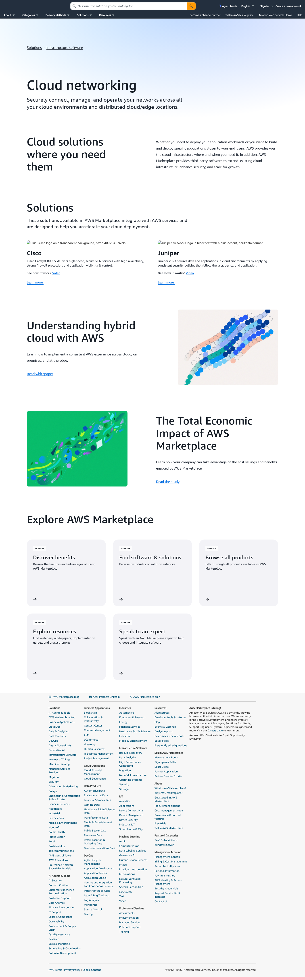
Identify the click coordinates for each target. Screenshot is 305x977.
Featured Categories (166, 835)
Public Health (57, 832)
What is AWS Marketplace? (170, 788)
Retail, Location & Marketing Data (94, 841)
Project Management (96, 758)
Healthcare (55, 808)
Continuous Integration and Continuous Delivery (98, 884)
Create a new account (288, 6)
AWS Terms (55, 969)
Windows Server (164, 844)
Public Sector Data (95, 830)
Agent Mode (229, 6)
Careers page (215, 730)
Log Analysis (91, 900)
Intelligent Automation (133, 869)
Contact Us (161, 901)
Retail (52, 841)
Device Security (128, 819)
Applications (126, 805)
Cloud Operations (94, 765)
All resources (162, 712)
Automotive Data (94, 790)
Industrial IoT (127, 824)
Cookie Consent (91, 969)
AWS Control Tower (60, 855)
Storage (124, 789)
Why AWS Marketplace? (168, 792)
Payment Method (165, 875)
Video (56, 273)
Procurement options (167, 805)
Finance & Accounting (62, 907)
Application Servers (95, 873)
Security (53, 781)
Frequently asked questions (171, 745)
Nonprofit (55, 827)
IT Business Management (98, 753)
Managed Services (129, 922)
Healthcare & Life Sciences (135, 731)
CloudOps (54, 726)
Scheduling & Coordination (65, 948)
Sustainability (57, 846)
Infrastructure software (64, 47)
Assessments (126, 913)
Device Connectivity (131, 810)
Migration (54, 777)
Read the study (168, 481)
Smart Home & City (131, 829)
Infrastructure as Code (97, 890)
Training (124, 931)
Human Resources (94, 749)
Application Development (99, 868)
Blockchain (90, 712)
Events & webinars (165, 726)
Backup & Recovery (130, 752)
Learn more (35, 282)
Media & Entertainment (63, 822)
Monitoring (90, 904)
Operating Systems (130, 779)
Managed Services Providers (59, 770)
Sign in (264, 6)
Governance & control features (168, 816)
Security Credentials (166, 888)
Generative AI (57, 750)
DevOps (53, 740)
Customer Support (60, 898)
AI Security (55, 880)
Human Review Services (133, 860)
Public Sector (57, 836)
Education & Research (132, 717)
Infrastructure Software (62, 754)
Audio (122, 841)
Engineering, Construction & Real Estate (64, 797)
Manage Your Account (168, 852)
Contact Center (93, 725)
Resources (160, 708)
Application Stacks (95, 877)
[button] (248, 6)
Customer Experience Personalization (61, 891)
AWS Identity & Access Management (168, 881)
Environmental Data (96, 795)
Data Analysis (57, 902)
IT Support (55, 912)
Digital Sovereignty (60, 745)
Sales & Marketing (59, 943)
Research (54, 939)
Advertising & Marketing (63, 786)
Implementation (129, 917)
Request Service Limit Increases (167, 894)
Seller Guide (162, 766)
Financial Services (59, 804)
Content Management (97, 730)
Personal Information (167, 870)
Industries (125, 708)
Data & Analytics (59, 731)
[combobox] (129, 6)
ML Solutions (127, 874)
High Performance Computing (130, 763)
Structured (125, 891)
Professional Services (131, 908)
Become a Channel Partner (205, 15)
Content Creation (59, 885)
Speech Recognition (131, 887)
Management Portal (166, 757)
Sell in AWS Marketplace (239, 15)
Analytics (124, 801)
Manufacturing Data (96, 817)
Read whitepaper (40, 374)
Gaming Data (92, 804)
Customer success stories (169, 736)
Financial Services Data (97, 800)
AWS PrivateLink (58, 860)
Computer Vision (129, 846)
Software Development (62, 953)
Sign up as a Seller (165, 762)
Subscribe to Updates (167, 866)
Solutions (34, 47)
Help (299, 15)
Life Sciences (56, 818)
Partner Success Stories (168, 776)
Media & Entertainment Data (98, 824)
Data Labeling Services (132, 850)
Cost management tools (169, 810)
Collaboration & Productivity (93, 719)
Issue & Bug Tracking (96, 895)
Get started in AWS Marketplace (166, 799)
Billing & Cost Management (171, 861)
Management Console (167, 856)
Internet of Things (59, 759)
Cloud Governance (95, 778)
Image (123, 864)
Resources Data (93, 835)
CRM (86, 735)
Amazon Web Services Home (275, 15)
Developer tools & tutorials (170, 717)
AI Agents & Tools (59, 712)
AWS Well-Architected (62, 717)
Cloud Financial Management (93, 772)
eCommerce (91, 739)
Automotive (126, 712)
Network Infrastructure (132, 775)
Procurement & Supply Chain (62, 927)
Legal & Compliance (60, 916)
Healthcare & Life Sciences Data (99, 811)
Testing (88, 914)
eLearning (90, 744)
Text (121, 896)
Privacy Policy (72, 969)
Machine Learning (59, 764)
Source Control (93, 909)
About (158, 783)
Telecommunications (61, 850)
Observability (56, 921)
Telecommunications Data (99, 848)
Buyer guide (162, 740)
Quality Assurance (59, 934)
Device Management (131, 815)
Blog (157, 722)
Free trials (160, 823)
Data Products (57, 736)
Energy (53, 791)
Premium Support (130, 927)
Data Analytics (127, 757)
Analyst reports (164, 731)
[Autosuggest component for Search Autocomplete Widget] (191, 6)
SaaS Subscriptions (166, 840)
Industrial (54, 813)
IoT (121, 796)
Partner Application (166, 771)
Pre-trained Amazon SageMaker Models (61, 866)
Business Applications (61, 722)
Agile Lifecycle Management (92, 861)
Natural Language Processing (129, 880)
